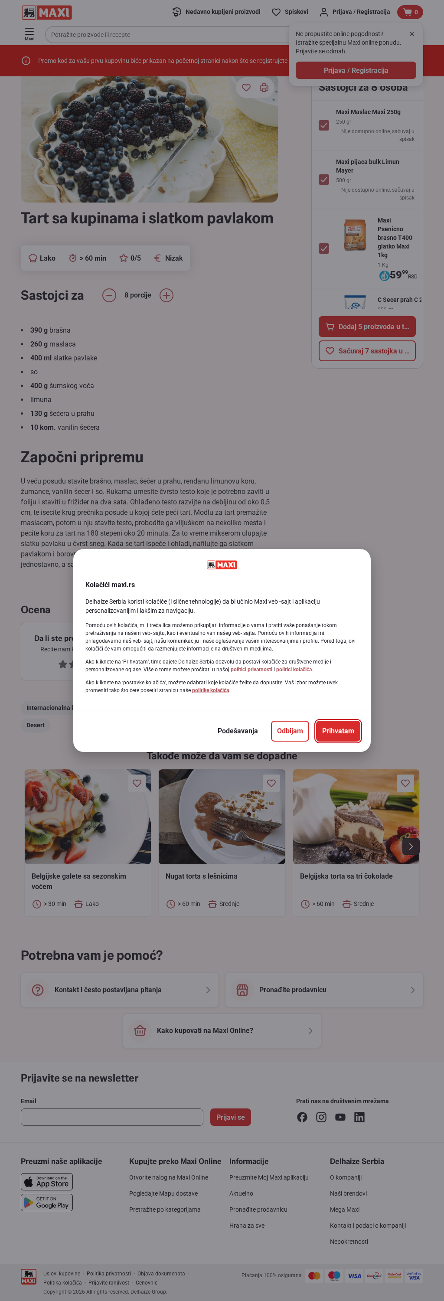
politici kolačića (294, 670)
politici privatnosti (251, 670)
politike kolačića (210, 690)
